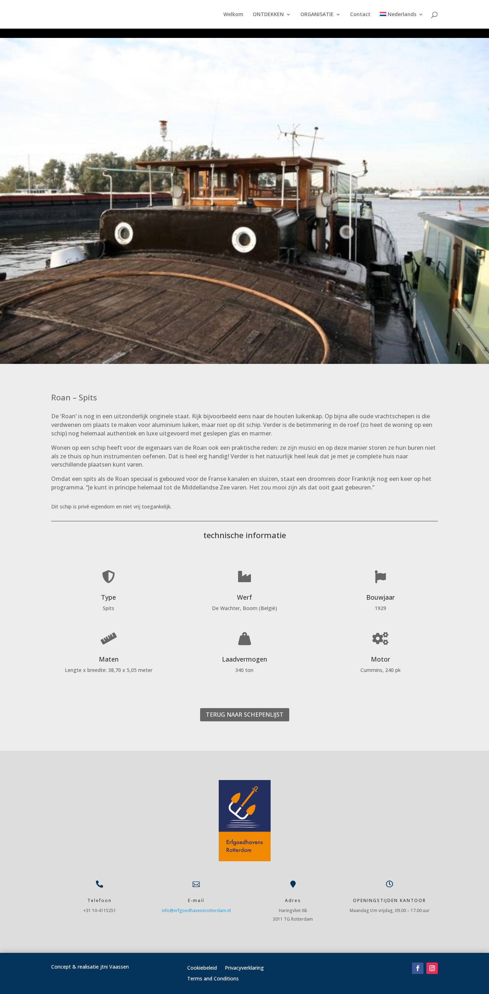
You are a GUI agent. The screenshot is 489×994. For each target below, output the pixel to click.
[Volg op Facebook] (417, 968)
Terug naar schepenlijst (245, 714)
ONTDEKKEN (268, 15)
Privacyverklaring (244, 968)
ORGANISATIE (317, 15)
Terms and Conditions (213, 979)
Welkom (233, 15)
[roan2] (244, 362)
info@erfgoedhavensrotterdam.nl (196, 910)
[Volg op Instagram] (432, 968)
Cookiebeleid (202, 968)
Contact (360, 15)
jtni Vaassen (114, 966)
